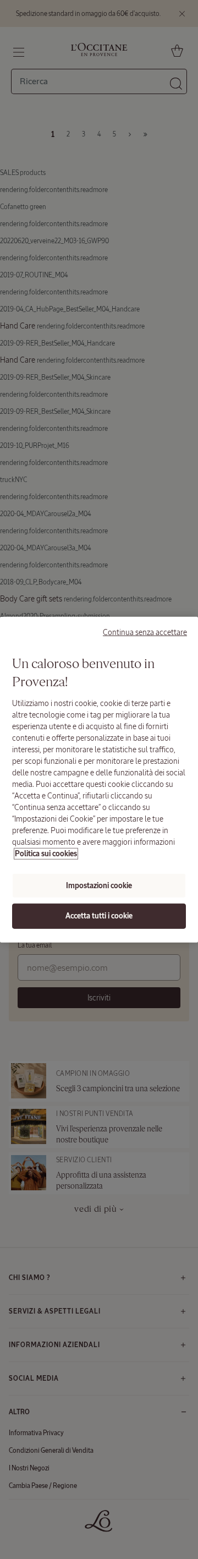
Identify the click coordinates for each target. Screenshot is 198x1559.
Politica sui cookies (46, 853)
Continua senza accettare (145, 631)
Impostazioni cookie (99, 885)
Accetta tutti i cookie (99, 916)
